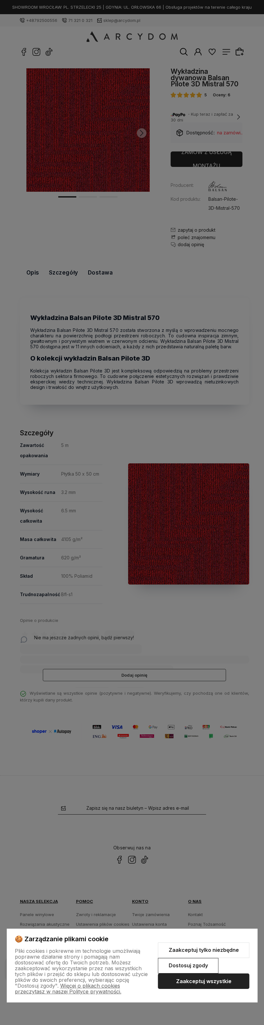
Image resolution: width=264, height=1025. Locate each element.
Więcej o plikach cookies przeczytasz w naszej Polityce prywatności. (68, 988)
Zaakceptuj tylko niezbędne (204, 950)
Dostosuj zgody (188, 965)
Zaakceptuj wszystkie (203, 981)
